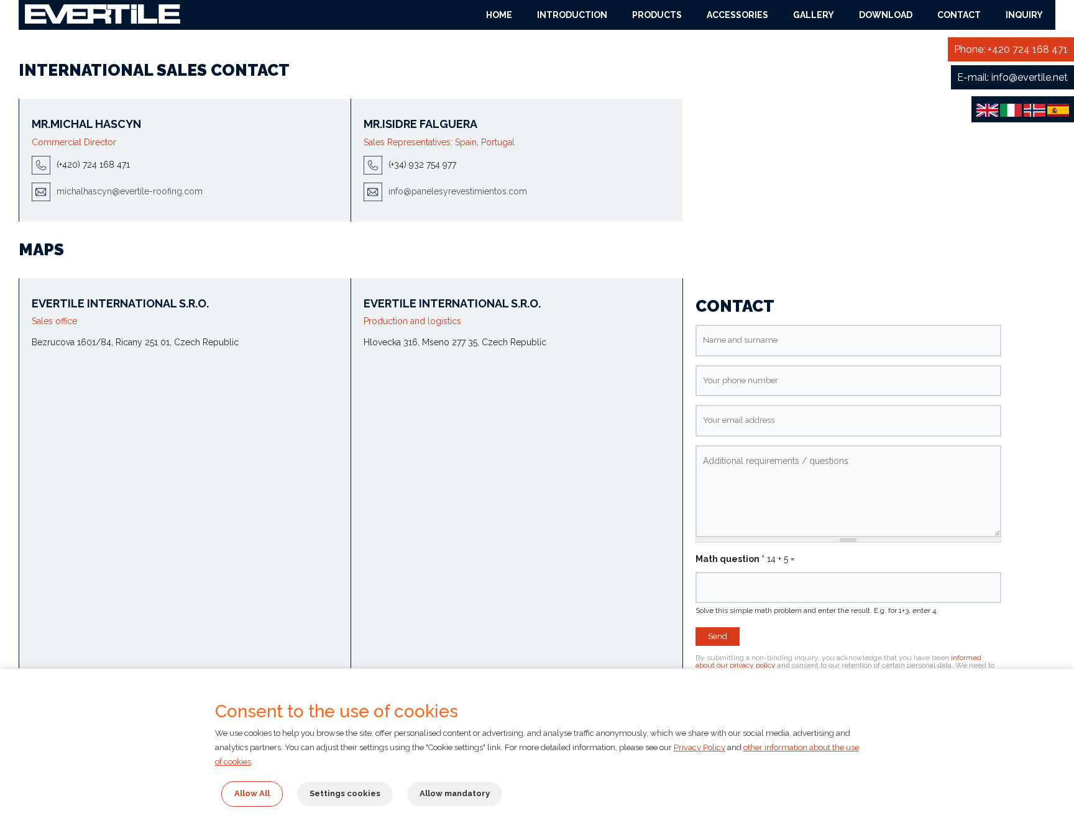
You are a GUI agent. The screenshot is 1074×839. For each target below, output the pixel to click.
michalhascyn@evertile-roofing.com (130, 191)
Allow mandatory (455, 793)
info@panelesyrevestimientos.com (457, 191)
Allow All (252, 793)
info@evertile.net (1029, 77)
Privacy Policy (699, 747)
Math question (729, 559)
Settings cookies (345, 793)
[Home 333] (102, 13)
